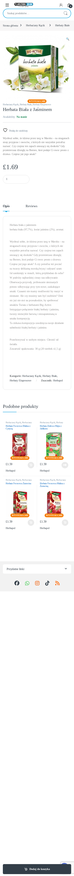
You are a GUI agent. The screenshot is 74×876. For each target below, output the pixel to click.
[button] (67, 39)
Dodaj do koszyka (39, 869)
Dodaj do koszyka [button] (30, 465)
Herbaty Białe (62, 25)
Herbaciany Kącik (35, 25)
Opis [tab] (6, 206)
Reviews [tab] (31, 206)
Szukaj (65, 13)
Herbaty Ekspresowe (42, 104)
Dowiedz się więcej (63, 465)
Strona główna (10, 25)
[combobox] (31, 13)
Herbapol (58, 380)
